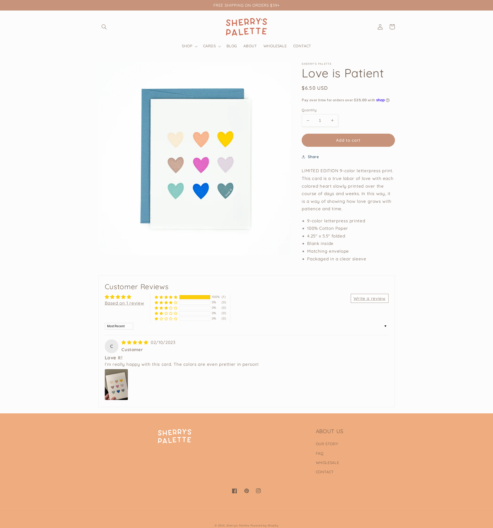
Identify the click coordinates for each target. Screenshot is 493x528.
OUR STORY (327, 443)
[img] (135, 342)
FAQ (320, 453)
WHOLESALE (327, 462)
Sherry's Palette (237, 525)
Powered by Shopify (264, 525)
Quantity (309, 110)
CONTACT (325, 471)
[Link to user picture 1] (116, 384)
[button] (104, 27)
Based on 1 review (124, 303)
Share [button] (313, 156)
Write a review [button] (370, 298)
